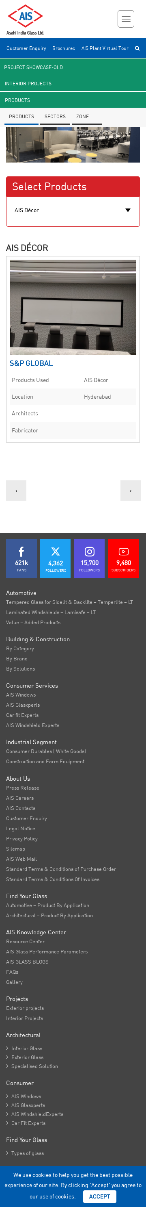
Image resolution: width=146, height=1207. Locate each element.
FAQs (12, 971)
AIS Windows (21, 694)
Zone (82, 116)
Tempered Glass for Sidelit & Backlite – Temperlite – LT (69, 602)
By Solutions (20, 668)
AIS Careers (20, 798)
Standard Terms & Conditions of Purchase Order (61, 869)
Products (17, 100)
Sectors (55, 116)
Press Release (22, 787)
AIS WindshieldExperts (34, 1114)
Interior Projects (28, 83)
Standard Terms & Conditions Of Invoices (52, 879)
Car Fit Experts (25, 1123)
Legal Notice (20, 828)
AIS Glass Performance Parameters (47, 951)
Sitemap (15, 848)
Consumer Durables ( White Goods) (46, 751)
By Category (20, 648)
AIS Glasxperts (23, 704)
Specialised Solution (32, 1066)
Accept (99, 1196)
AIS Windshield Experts (32, 725)
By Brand (17, 658)
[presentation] (16, 490)
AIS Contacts (20, 808)
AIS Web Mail (21, 858)
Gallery (14, 982)
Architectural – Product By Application (49, 915)
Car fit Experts (22, 715)
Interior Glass (24, 1048)
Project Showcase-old (33, 67)
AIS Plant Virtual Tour (105, 48)
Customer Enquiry (26, 48)
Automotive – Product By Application (47, 905)
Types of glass (25, 1153)
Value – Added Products (33, 622)
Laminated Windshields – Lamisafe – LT (51, 612)
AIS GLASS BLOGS (27, 961)
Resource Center (25, 941)
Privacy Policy (22, 838)
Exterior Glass (24, 1057)
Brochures (63, 48)
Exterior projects (25, 1008)
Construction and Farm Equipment (45, 761)
